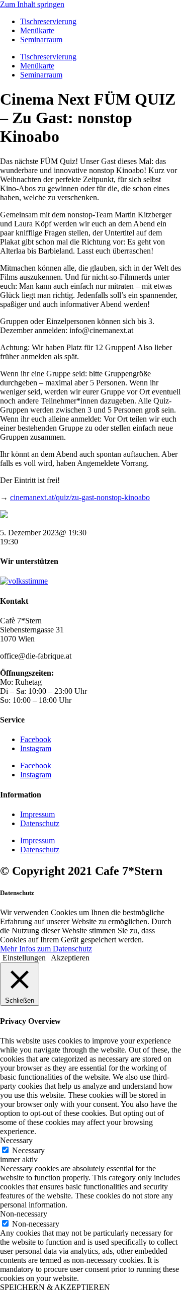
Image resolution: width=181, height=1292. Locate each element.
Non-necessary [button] (23, 1213)
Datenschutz (39, 823)
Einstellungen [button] (24, 957)
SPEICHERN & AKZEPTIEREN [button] (55, 1287)
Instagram (35, 748)
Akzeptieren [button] (70, 957)
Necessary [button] (16, 1140)
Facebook (35, 739)
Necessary (28, 1150)
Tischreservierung (48, 21)
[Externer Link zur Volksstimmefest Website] (24, 581)
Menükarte (37, 30)
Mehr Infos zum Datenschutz (46, 948)
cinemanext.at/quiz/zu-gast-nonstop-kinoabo (80, 497)
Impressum (37, 814)
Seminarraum (41, 39)
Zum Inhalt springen (32, 4)
